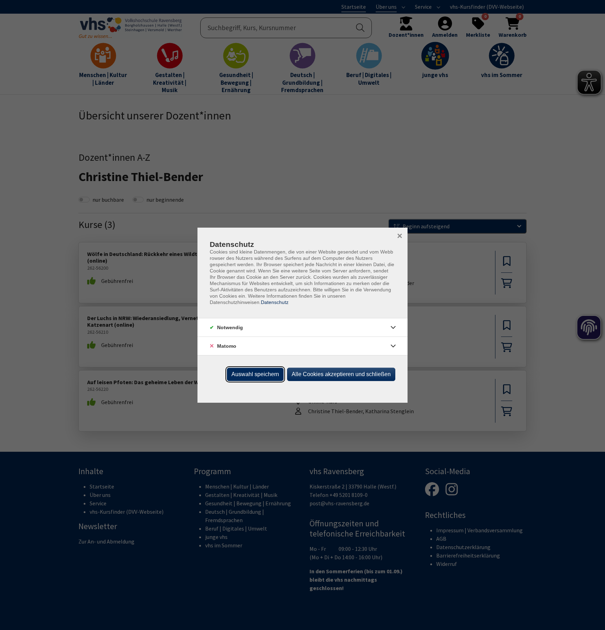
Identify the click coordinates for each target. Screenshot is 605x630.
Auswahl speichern (255, 374)
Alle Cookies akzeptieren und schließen (341, 374)
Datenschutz (274, 302)
